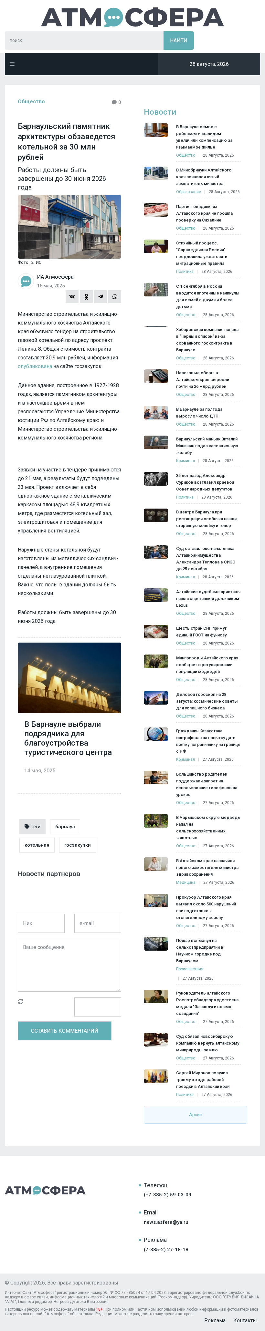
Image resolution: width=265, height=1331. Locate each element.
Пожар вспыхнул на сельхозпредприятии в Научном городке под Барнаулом (199, 950)
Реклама (215, 1320)
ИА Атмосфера (132, 17)
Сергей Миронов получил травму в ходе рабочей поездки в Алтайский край (202, 1079)
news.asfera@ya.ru (166, 1222)
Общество (31, 101)
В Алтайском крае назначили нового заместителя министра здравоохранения (207, 867)
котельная (37, 845)
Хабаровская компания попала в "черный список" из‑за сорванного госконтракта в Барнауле (207, 339)
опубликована (35, 366)
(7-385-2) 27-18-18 (166, 1250)
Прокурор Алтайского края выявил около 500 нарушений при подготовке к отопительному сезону (206, 907)
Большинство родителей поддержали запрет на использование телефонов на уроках (206, 784)
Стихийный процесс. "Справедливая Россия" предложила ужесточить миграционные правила (202, 253)
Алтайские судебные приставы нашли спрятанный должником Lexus (208, 598)
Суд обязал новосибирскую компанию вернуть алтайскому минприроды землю (207, 1043)
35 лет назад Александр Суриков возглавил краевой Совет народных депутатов (205, 482)
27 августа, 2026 (218, 759)
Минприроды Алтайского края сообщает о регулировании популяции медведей (207, 664)
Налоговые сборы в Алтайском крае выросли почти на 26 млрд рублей (202, 379)
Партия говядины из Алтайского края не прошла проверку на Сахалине (204, 213)
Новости (160, 112)
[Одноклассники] (86, 296)
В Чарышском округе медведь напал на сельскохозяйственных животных (208, 827)
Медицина (186, 882)
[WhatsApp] (114, 296)
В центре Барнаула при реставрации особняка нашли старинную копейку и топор (206, 519)
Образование (188, 192)
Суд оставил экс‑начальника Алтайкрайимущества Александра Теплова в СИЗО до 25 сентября (205, 558)
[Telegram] (100, 296)
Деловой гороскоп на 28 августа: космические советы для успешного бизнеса (207, 701)
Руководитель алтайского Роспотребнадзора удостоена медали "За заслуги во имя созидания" (207, 1003)
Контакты (245, 1320)
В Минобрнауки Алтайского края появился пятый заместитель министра (203, 177)
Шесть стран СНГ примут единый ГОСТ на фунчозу (201, 631)
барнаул (65, 827)
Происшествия (189, 969)
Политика (185, 271)
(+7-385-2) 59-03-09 (167, 1195)
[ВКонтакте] (72, 296)
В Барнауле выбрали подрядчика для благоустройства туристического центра (68, 738)
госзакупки (77, 845)
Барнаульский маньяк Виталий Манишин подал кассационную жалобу (207, 446)
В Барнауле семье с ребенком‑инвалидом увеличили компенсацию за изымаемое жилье (204, 137)
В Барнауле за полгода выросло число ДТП (199, 412)
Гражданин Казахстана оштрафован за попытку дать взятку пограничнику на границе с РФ (208, 741)
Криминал (185, 461)
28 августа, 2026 (218, 155)
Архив (195, 1114)
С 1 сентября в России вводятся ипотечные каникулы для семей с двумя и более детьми (207, 296)
